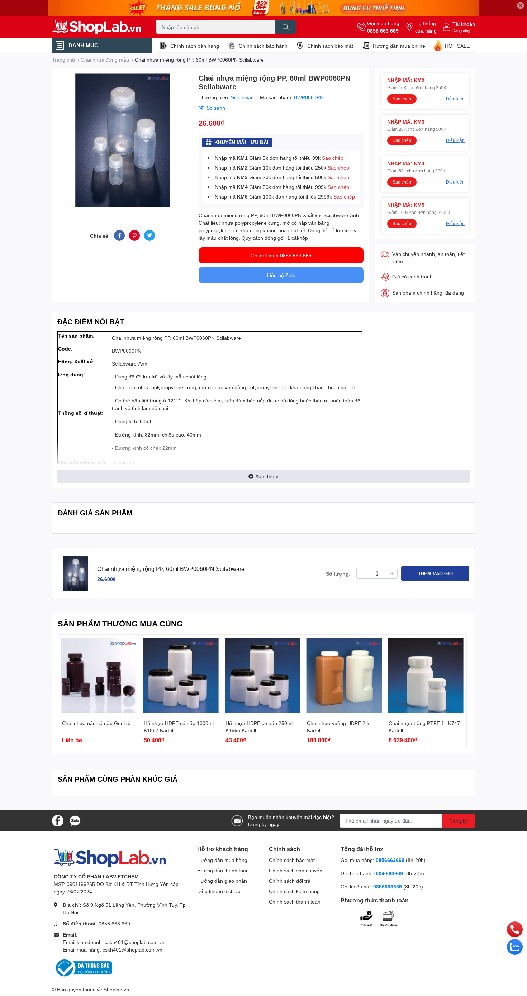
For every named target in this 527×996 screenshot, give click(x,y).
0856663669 (390, 860)
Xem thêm (267, 476)
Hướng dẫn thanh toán (223, 870)
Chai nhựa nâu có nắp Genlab (96, 723)
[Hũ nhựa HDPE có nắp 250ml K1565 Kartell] (262, 675)
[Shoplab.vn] (96, 27)
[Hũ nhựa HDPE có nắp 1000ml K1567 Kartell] (181, 675)
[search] (285, 27)
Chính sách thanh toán (295, 902)
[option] (122, 140)
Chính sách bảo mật (330, 46)
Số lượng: (338, 574)
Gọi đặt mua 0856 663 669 (281, 255)
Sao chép (332, 158)
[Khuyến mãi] (263, 8)
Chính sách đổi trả (289, 881)
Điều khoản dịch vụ (219, 891)
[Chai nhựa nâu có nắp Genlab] (99, 675)
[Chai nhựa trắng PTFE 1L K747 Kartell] (426, 675)
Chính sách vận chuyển (295, 870)
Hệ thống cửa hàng (426, 27)
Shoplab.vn (116, 989)
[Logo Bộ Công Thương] (83, 967)
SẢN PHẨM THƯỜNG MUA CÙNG (120, 623)
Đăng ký (458, 821)
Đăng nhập (461, 30)
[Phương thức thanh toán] (385, 918)
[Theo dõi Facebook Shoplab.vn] (57, 820)
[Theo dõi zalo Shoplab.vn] (75, 820)
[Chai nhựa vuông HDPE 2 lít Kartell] (344, 675)
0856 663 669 (383, 31)
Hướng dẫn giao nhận (222, 881)
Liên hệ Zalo (281, 275)
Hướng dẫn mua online (399, 46)
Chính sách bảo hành (263, 46)
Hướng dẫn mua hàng (222, 860)
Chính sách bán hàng (194, 46)
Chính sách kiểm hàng (294, 891)
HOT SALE (457, 46)
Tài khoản (463, 24)
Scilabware (244, 97)
